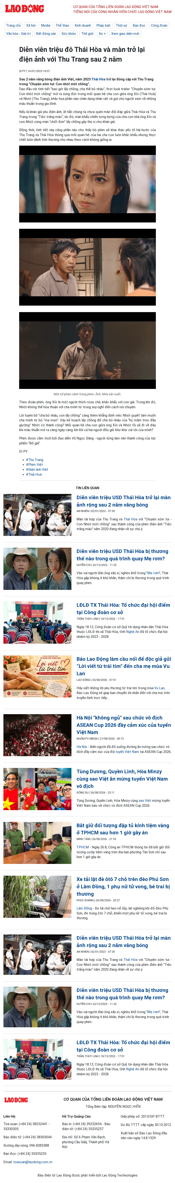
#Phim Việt (34, 465)
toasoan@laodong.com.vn (32, 1162)
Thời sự (121, 25)
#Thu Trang (34, 460)
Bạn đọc (139, 25)
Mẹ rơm (153, 573)
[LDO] (37, 515)
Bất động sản (46, 34)
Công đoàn (159, 25)
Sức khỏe (69, 34)
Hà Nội (82, 747)
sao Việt (145, 801)
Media (45, 25)
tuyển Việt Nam (127, 752)
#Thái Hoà (34, 474)
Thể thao (62, 25)
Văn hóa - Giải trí (18, 34)
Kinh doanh (83, 25)
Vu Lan (159, 688)
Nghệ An (132, 632)
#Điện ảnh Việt (37, 469)
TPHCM (83, 847)
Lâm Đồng (85, 908)
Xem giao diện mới (125, 34)
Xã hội (31, 25)
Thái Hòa (98, 79)
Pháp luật (103, 25)
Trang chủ (13, 25)
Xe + (102, 34)
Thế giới (87, 34)
